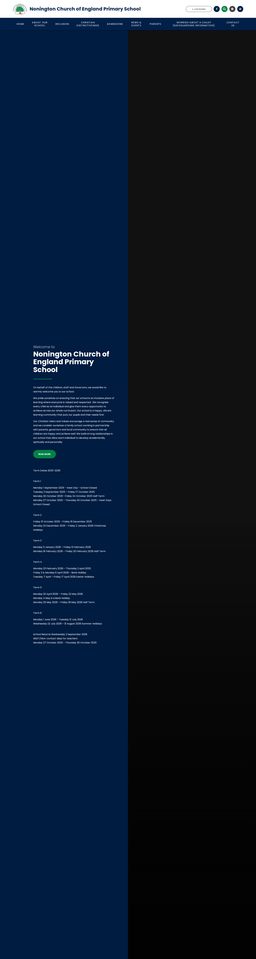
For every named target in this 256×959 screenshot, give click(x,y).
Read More (44, 454)
